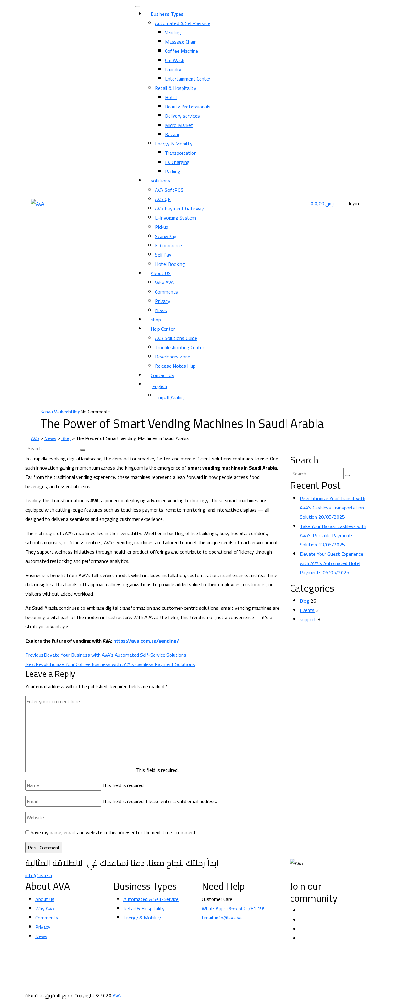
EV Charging (177, 162)
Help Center (163, 328)
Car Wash (174, 60)
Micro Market (179, 125)
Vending (173, 32)
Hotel (171, 97)
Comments (166, 291)
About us (44, 899)
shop (156, 319)
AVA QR (163, 199)
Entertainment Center (187, 78)
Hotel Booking (170, 264)
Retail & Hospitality (175, 88)
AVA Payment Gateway (179, 208)
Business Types (167, 14)
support (308, 619)
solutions (160, 180)
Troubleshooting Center (179, 347)
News (161, 310)
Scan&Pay (165, 236)
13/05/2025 (331, 544)
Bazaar (172, 134)
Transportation (180, 152)
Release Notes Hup (175, 366)
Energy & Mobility (173, 143)
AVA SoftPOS (169, 190)
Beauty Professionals (187, 106)
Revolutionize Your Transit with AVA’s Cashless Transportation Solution (332, 507)
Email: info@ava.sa (222, 917)
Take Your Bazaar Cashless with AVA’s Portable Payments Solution (333, 535)
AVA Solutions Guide (176, 338)
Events (307, 610)
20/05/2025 (331, 516)
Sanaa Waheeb (55, 411)
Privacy (162, 301)
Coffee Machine (181, 51)
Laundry (173, 69)
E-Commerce (168, 245)
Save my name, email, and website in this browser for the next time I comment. (114, 832)
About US (161, 273)
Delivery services (182, 115)
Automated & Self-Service (182, 23)
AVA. (117, 995)
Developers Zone (172, 356)
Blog (75, 411)
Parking (172, 171)
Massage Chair (180, 41)
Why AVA (164, 282)
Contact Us (162, 375)
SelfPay (163, 254)
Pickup (161, 227)
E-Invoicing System (175, 217)
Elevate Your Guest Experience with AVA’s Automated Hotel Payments (331, 563)
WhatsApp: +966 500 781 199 (234, 908)
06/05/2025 (336, 572)
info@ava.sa (38, 875)
